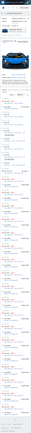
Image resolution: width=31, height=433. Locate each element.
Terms (3, 424)
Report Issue (5, 428)
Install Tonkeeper (16, 428)
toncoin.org (18, 35)
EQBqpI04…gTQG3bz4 (17, 77)
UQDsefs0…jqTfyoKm (17, 74)
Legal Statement (17, 424)
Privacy (9, 424)
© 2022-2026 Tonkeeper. (8, 431)
